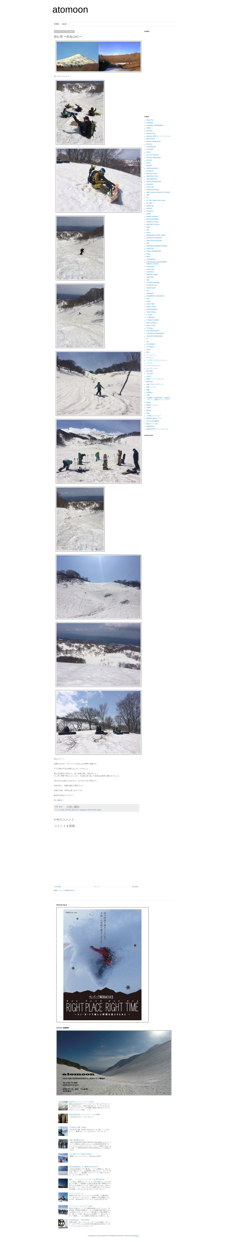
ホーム (96, 887)
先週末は (149, 392)
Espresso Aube (151, 174)
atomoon (70, 9)
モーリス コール (152, 368)
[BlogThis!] (70, 806)
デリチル (149, 363)
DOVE (62, 810)
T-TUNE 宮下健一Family (77, 1127)
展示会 (148, 410)
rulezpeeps (150, 269)
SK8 (147, 280)
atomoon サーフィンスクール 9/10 (81, 1102)
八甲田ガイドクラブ (153, 416)
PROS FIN (150, 249)
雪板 (147, 390)
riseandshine (151, 259)
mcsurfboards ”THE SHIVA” (79, 1220)
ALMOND (149, 123)
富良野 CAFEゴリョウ (154, 418)
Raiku (148, 254)
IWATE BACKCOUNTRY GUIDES (158, 192)
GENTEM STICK (152, 176)
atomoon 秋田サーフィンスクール (158, 136)
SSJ (147, 291)
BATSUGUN (150, 139)
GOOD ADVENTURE (153, 182)
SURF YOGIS (151, 307)
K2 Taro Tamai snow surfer (155, 200)
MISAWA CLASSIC (153, 224)
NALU (148, 233)
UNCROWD (150, 344)
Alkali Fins (150, 120)
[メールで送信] (68, 806)
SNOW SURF (91, 810)
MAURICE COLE (152, 222)
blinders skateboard (153, 141)
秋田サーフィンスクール (155, 379)
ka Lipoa (149, 203)
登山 (147, 413)
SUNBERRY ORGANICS (155, 296)
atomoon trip (150, 133)
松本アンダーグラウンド (155, 384)
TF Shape (149, 328)
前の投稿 (135, 887)
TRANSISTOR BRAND (154, 336)
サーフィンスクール (76, 1193)
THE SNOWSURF (152, 331)
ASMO (148, 128)
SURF (148, 301)
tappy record (150, 325)
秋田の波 (149, 382)
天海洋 (148, 408)
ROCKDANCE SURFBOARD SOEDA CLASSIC (156, 263)
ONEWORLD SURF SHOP (155, 235)
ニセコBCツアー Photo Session (80, 1154)
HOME (56, 24)
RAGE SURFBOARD (153, 251)
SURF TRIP (150, 304)
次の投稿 (58, 887)
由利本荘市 (150, 426)
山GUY (148, 376)
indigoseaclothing (152, 190)
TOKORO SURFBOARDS (155, 333)
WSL (148, 352)
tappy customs (151, 323)
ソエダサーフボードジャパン (156, 360)
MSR (73, 810)
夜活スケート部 (151, 424)
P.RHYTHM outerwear (154, 241)
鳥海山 (99, 810)
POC (77, 810)
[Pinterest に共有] (78, 806)
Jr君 (147, 195)
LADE (148, 214)
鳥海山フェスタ (151, 405)
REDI (148, 257)
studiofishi (150, 293)
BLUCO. (149, 144)
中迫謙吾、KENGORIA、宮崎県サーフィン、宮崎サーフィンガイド (158, 399)
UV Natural (150, 347)
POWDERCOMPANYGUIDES (156, 246)
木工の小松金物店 (152, 421)
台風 (147, 395)
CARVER (149, 149)
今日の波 (149, 374)
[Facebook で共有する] (75, 806)
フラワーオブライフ (153, 366)
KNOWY (149, 208)
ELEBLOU (150, 171)
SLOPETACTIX (151, 285)
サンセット (150, 358)
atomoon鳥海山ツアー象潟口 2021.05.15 (83, 1167)
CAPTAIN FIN (151, 147)
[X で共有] (73, 806)
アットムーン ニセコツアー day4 (80, 1206)
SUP (148, 299)
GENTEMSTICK (152, 179)
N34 (147, 230)
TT (147, 339)
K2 (147, 198)
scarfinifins (150, 272)
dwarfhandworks (152, 168)
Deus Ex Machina (152, 155)
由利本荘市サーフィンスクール (157, 429)
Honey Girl (150, 187)
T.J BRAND (150, 317)
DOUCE (149, 160)
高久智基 (149, 371)
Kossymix (149, 211)
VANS (148, 350)
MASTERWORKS (152, 219)
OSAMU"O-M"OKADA (154, 238)
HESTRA (68, 810)
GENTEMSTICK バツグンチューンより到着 (84, 1115)
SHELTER (150, 277)
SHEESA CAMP (152, 275)
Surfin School (151, 312)
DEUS (148, 152)
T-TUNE (149, 315)
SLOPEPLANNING (153, 283)
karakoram (150, 206)
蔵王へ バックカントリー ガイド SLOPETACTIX (86, 1179)
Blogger (136, 1236)
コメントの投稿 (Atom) (66, 890)
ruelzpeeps (83, 810)
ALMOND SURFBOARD (155, 125)
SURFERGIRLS (152, 309)
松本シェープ (151, 387)
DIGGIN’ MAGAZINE (153, 158)
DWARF (149, 166)
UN (147, 342)
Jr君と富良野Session (76, 1140)
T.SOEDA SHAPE (152, 320)
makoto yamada (152, 216)
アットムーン (151, 355)
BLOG (64, 24)
